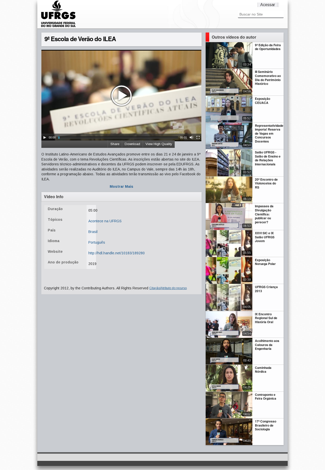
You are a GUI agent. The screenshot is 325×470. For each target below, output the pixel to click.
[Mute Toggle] (191, 137)
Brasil (93, 232)
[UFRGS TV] (58, 26)
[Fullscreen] (198, 137)
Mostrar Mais (121, 186)
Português (96, 242)
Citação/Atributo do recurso (168, 288)
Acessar (267, 5)
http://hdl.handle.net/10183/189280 (116, 253)
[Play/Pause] (45, 137)
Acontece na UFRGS (105, 221)
